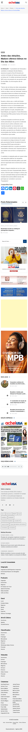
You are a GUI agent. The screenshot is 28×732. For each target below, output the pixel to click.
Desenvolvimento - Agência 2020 (14, 729)
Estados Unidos (9, 225)
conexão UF (17, 520)
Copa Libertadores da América (17, 524)
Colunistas (4, 682)
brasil (19, 514)
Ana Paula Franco (5, 684)
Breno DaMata (4, 688)
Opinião (14, 696)
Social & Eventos (5, 624)
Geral (7, 8)
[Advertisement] (14, 28)
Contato (14, 723)
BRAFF (14, 514)
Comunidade (4, 551)
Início (4, 722)
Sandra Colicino (16, 708)
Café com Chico (5, 592)
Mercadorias (4, 639)
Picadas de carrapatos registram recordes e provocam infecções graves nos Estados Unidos (13, 539)
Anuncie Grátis (9, 722)
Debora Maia (4, 698)
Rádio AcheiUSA (5, 590)
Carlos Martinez (5, 690)
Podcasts (4, 578)
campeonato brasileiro (7, 520)
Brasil (2, 225)
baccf (3, 514)
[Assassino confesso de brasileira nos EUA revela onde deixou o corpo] (4, 384)
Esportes (3, 611)
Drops (2, 702)
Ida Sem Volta (4, 711)
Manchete (10, 551)
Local (11, 535)
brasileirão (11, 517)
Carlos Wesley (4, 692)
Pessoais (3, 647)
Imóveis (3, 634)
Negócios (3, 584)
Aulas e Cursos (4, 672)
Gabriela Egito (4, 709)
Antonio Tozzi (4, 686)
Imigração (4, 567)
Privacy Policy (15, 722)
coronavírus (12, 527)
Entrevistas (3, 582)
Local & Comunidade (8, 562)
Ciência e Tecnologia (6, 613)
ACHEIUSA (4, 64)
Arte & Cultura (6, 618)
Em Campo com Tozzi (6, 586)
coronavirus (4, 527)
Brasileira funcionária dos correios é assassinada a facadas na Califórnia (17, 411)
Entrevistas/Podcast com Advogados (10, 571)
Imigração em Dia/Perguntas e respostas (11, 569)
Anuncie (3, 649)
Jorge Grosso (16, 686)
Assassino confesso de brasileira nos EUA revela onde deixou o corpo (17, 383)
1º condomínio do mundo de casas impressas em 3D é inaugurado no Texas (18, 402)
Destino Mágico (4, 700)
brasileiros (4, 517)
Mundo (12, 8)
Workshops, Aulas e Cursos (7, 645)
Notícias (3, 573)
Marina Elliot (16, 692)
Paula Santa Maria (17, 698)
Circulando (3, 694)
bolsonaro (8, 514)
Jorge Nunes (16, 688)
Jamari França (16, 684)
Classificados (5, 630)
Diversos (3, 669)
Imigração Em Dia (5, 713)
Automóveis (4, 632)
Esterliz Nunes (4, 705)
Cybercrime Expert (5, 696)
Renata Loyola (16, 706)
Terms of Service (22, 722)
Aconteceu (3, 620)
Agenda (3, 622)
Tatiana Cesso (16, 712)
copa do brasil (5, 524)
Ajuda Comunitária (5, 588)
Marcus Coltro (16, 690)
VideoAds (4, 655)
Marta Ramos (16, 694)
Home (2, 8)
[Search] (26, 2)
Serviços (3, 643)
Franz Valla (3, 707)
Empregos (3, 636)
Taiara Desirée (16, 710)
